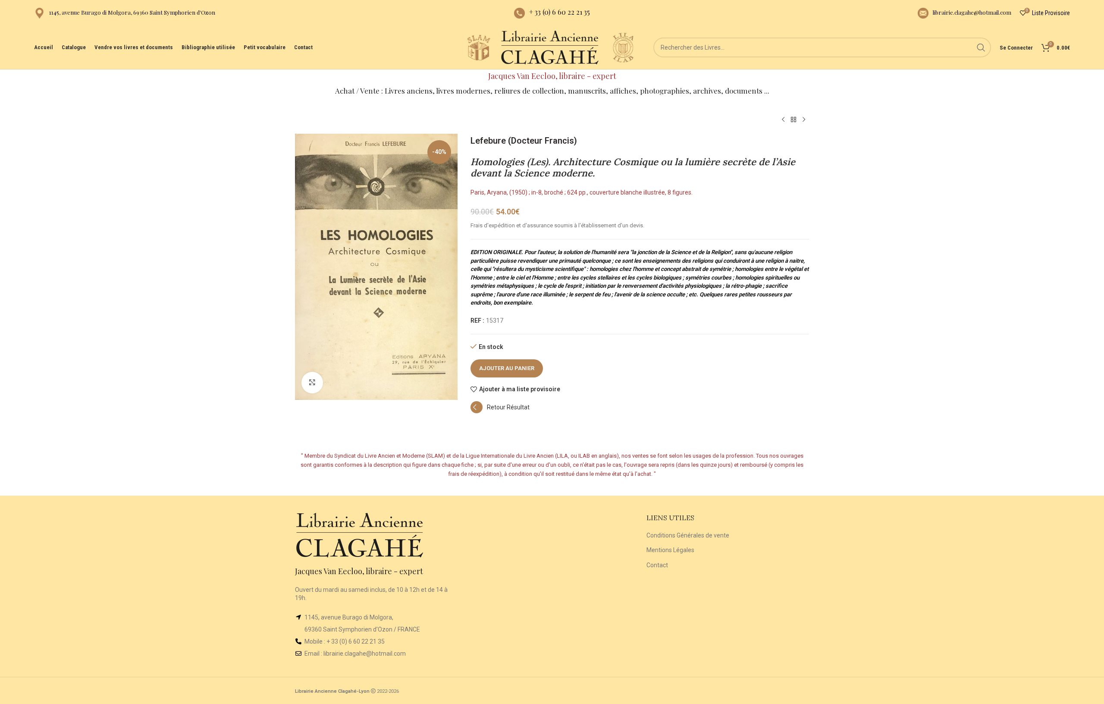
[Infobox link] (124, 13)
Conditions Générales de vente (687, 535)
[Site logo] (479, 47)
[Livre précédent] (783, 120)
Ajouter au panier (506, 368)
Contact (657, 565)
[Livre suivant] (804, 120)
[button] (500, 411)
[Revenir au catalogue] (793, 120)
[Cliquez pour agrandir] (312, 382)
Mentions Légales (670, 550)
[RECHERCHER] (981, 47)
